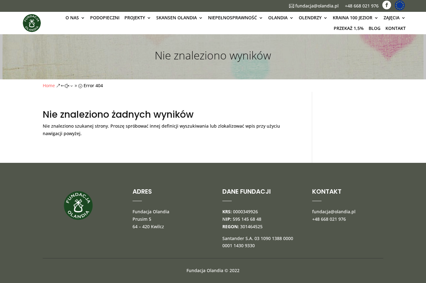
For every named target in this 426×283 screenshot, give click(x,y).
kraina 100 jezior (352, 18)
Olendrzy (310, 18)
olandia (278, 18)
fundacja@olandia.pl (314, 6)
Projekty (134, 18)
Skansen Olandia (176, 18)
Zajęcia (391, 18)
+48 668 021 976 (362, 6)
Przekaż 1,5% (349, 28)
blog (374, 28)
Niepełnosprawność (232, 18)
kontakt (395, 28)
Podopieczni (104, 18)
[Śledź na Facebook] (386, 5)
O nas (72, 18)
